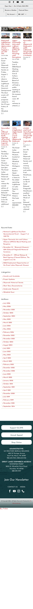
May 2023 (7, 355)
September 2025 (9, 316)
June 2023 (6, 351)
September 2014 (9, 406)
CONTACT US (13, 487)
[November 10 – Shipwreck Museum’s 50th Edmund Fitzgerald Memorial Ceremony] (27, 35)
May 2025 (7, 319)
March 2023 (7, 361)
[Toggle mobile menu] (29, 20)
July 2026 (6, 303)
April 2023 (7, 358)
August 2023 (7, 345)
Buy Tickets (4, 509)
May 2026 (7, 306)
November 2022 (9, 371)
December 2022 (9, 368)
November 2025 (9, 310)
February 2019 (8, 400)
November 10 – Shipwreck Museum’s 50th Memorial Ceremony (16, 250)
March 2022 (7, 377)
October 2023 (8, 342)
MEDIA (22, 487)
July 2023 (6, 348)
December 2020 (9, 393)
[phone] (23, 491)
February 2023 (8, 364)
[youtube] (14, 491)
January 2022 (8, 380)
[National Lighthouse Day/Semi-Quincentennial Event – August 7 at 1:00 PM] (5, 35)
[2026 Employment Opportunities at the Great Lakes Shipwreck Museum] (16, 123)
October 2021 (8, 384)
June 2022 (7, 374)
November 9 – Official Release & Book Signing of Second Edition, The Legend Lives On (6, 136)
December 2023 (9, 335)
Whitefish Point (8, 292)
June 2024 (7, 326)
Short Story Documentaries (12, 286)
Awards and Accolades (11, 276)
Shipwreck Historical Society (13, 282)
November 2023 (9, 339)
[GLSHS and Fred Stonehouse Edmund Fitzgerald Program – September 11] (27, 123)
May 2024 (7, 329)
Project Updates (9, 279)
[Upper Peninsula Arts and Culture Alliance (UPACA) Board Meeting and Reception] (16, 35)
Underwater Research (11, 289)
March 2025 (7, 322)
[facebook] (9, 491)
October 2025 (8, 313)
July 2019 (6, 397)
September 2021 (9, 387)
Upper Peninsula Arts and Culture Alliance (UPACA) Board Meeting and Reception (16, 48)
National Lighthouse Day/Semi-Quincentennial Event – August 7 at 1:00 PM (8, 47)
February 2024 (8, 332)
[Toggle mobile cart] (29, 23)
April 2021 (7, 390)
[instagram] (18, 491)
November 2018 (8, 403)
